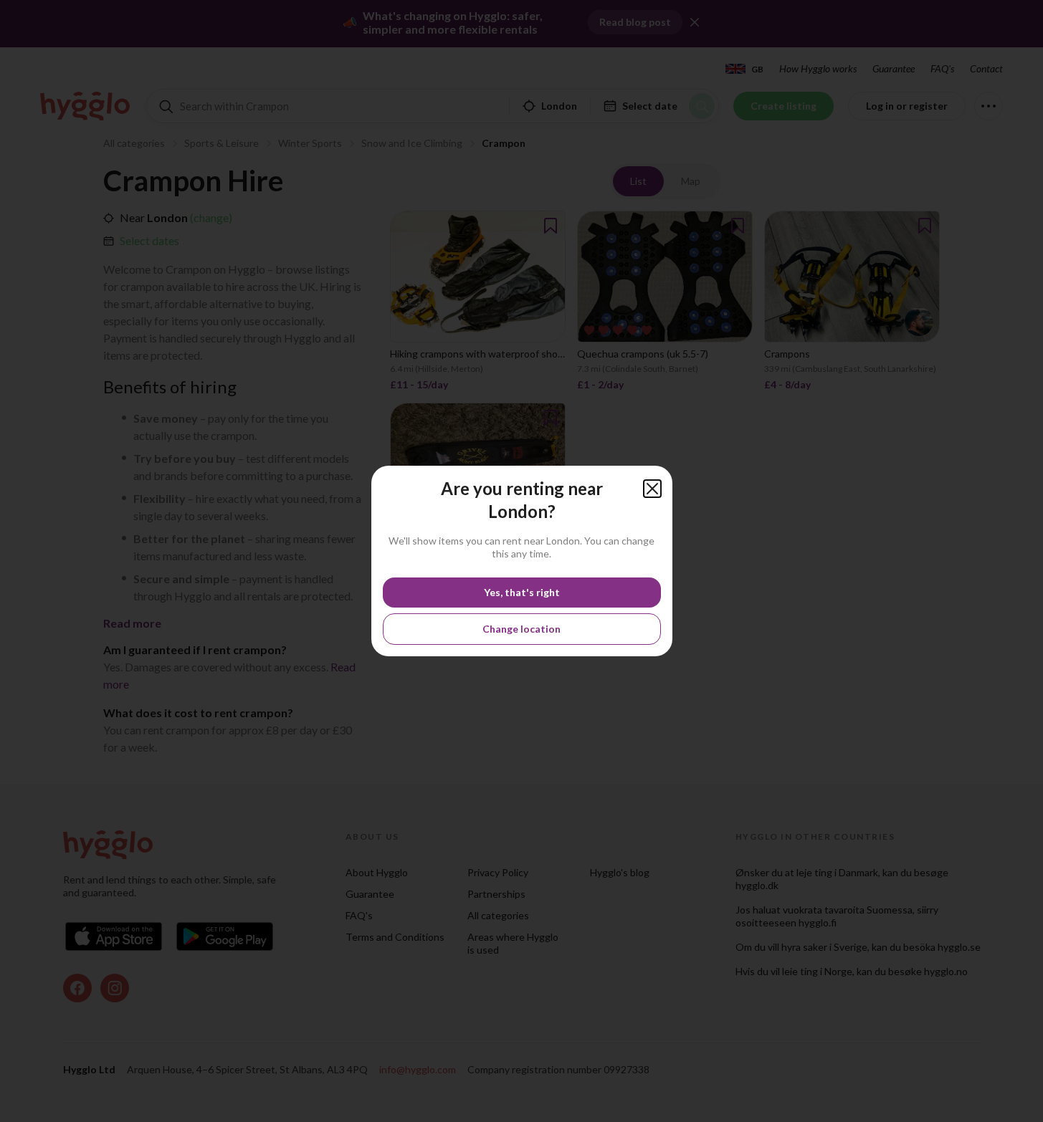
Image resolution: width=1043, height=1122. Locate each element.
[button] (652, 488)
